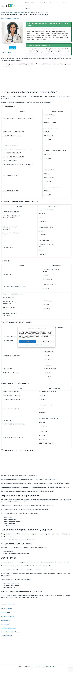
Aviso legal (42, 666)
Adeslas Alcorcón (5, 612)
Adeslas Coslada (5, 620)
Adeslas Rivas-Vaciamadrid (8, 628)
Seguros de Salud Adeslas (12, 18)
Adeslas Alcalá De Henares (8, 604)
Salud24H (18, 6)
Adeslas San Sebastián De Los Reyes (11, 631)
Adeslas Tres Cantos (6, 635)
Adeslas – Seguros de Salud (11, 12)
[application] (35, 3)
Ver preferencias (45, 341)
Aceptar (28, 341)
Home (2, 18)
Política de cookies (28, 344)
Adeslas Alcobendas (6, 608)
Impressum (46, 344)
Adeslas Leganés (5, 624)
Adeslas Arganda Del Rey (8, 616)
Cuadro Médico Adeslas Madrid (24, 12)
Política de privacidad (33, 666)
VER (2, 52)
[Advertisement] (36, 79)
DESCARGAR (8, 52)
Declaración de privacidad (38, 344)
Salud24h (3, 12)
